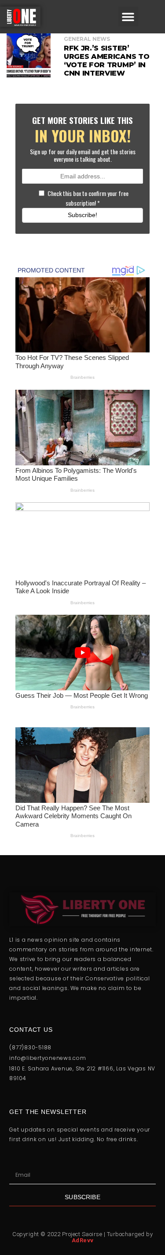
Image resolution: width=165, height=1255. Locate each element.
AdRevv (83, 1240)
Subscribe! (82, 214)
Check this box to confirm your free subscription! (88, 198)
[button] (128, 16)
